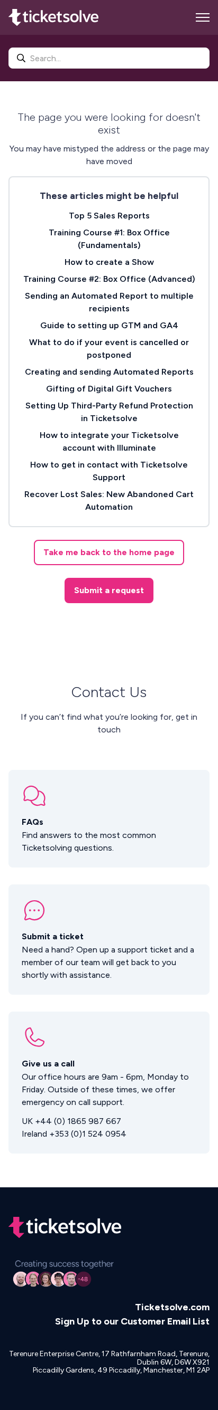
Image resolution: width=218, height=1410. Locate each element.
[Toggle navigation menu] (203, 17)
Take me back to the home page (109, 552)
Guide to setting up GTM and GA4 (109, 325)
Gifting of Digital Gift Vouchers (109, 389)
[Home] (53, 17)
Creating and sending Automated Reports (109, 372)
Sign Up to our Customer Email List (132, 1321)
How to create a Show (109, 262)
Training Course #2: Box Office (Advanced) (109, 279)
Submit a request (109, 590)
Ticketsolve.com (172, 1307)
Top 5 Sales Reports (109, 216)
